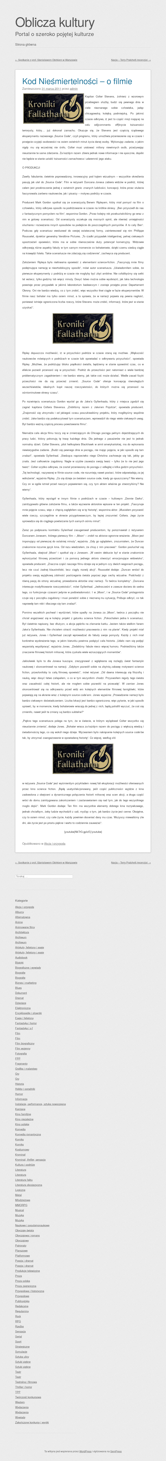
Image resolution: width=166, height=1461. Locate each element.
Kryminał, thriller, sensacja (30, 1159)
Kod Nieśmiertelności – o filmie (77, 80)
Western (20, 1402)
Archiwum (21, 937)
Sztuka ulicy (22, 1357)
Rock (18, 1316)
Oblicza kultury (55, 21)
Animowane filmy (25, 927)
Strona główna (25, 44)
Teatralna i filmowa (26, 1382)
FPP (17, 1058)
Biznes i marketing (25, 983)
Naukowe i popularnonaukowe (32, 1225)
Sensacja (20, 1331)
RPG (18, 1321)
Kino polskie (22, 1124)
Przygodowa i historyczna (29, 1291)
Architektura (22, 932)
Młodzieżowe (22, 1200)
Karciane (20, 1109)
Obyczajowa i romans (27, 1235)
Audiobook (21, 957)
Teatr (18, 1372)
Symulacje (21, 1351)
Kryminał (20, 1154)
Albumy (19, 912)
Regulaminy (22, 1311)
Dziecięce (20, 1003)
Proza (18, 1276)
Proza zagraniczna (25, 1286)
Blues (18, 988)
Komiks (19, 1139)
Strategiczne (22, 1346)
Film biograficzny (24, 1043)
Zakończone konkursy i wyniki (32, 1422)
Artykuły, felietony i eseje (29, 947)
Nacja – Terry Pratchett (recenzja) (131, 59)
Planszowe (21, 1250)
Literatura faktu (24, 1180)
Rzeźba (19, 1326)
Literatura (20, 1170)
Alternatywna (22, 917)
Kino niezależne (24, 1119)
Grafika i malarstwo (26, 1068)
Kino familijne (23, 1114)
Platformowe (22, 1255)
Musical (19, 1210)
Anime (19, 922)
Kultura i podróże (25, 1164)
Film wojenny (22, 1048)
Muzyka (19, 1215)
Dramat (19, 998)
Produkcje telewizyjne (27, 1271)
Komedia (20, 1129)
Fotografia (21, 1053)
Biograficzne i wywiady (28, 967)
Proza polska (22, 1281)
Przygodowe (22, 1296)
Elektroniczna (23, 1008)
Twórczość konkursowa (28, 1397)
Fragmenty (21, 1063)
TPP (17, 1392)
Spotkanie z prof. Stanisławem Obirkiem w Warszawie (46, 59)
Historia (19, 1084)
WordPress (85, 1451)
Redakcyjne (21, 1306)
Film (17, 1033)
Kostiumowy (22, 1149)
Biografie (20, 972)
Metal (18, 1195)
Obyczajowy (22, 1240)
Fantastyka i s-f (24, 1028)
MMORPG (21, 1205)
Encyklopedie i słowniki (28, 1013)
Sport (18, 1341)
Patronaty (20, 1245)
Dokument (21, 993)
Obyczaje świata (24, 1230)
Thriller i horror (23, 1387)
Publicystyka (22, 1301)
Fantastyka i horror (26, 1023)
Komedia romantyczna (28, 1134)
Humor (19, 1094)
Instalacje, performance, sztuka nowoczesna (40, 1104)
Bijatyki (19, 962)
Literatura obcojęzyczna (28, 1185)
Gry (17, 1074)
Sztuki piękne (23, 1362)
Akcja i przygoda (54, 843)
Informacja (21, 1099)
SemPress (116, 1451)
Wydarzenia (22, 1407)
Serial (18, 1336)
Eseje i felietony (24, 1018)
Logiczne (20, 1190)
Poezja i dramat (24, 1261)
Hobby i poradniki (25, 1089)
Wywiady (20, 1417)
